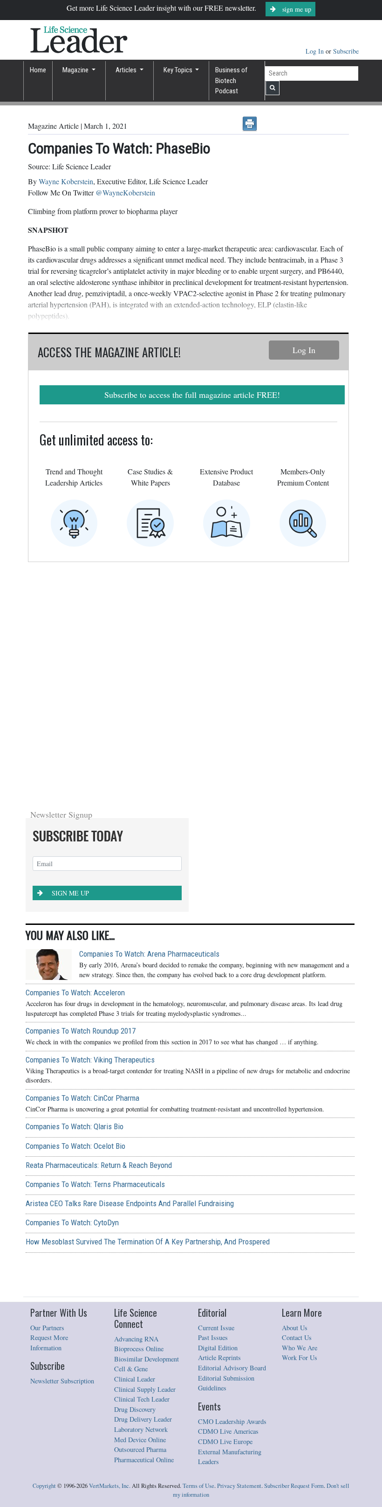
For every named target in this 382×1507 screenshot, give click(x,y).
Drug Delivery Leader (143, 1194)
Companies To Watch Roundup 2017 (81, 806)
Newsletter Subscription (62, 1156)
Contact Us (297, 1112)
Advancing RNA (136, 1114)
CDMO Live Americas (228, 1206)
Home (38, 70)
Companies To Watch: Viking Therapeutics (90, 835)
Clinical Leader (134, 1154)
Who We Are (299, 1122)
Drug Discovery (135, 1184)
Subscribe (346, 51)
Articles (127, 70)
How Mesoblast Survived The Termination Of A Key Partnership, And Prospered (148, 1016)
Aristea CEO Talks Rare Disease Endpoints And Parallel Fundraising (130, 978)
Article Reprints (219, 1132)
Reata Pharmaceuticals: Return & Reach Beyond (99, 940)
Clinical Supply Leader (145, 1164)
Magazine (76, 70)
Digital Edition (218, 1122)
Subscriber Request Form (294, 1261)
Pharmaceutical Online (144, 1234)
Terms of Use (198, 1261)
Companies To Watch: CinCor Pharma (82, 873)
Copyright (44, 1261)
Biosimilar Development (146, 1134)
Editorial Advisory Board (232, 1143)
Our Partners (47, 1102)
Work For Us (299, 1132)
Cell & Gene (131, 1143)
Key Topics (179, 70)
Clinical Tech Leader (142, 1174)
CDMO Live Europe (225, 1216)
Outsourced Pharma (140, 1224)
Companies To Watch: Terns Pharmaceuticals (95, 959)
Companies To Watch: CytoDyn (72, 997)
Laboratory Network (141, 1204)
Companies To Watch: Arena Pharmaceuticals (149, 729)
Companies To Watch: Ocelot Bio (75, 921)
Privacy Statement (239, 1261)
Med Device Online (140, 1214)
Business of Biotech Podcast (231, 80)
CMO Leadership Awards (232, 1196)
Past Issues (213, 1112)
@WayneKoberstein (125, 192)
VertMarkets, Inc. (109, 1261)
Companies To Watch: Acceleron (75, 767)
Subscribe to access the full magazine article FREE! (192, 394)
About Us (294, 1102)
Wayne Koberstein (66, 181)
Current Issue (216, 1102)
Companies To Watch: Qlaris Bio (74, 901)
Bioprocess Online (139, 1123)
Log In (316, 51)
